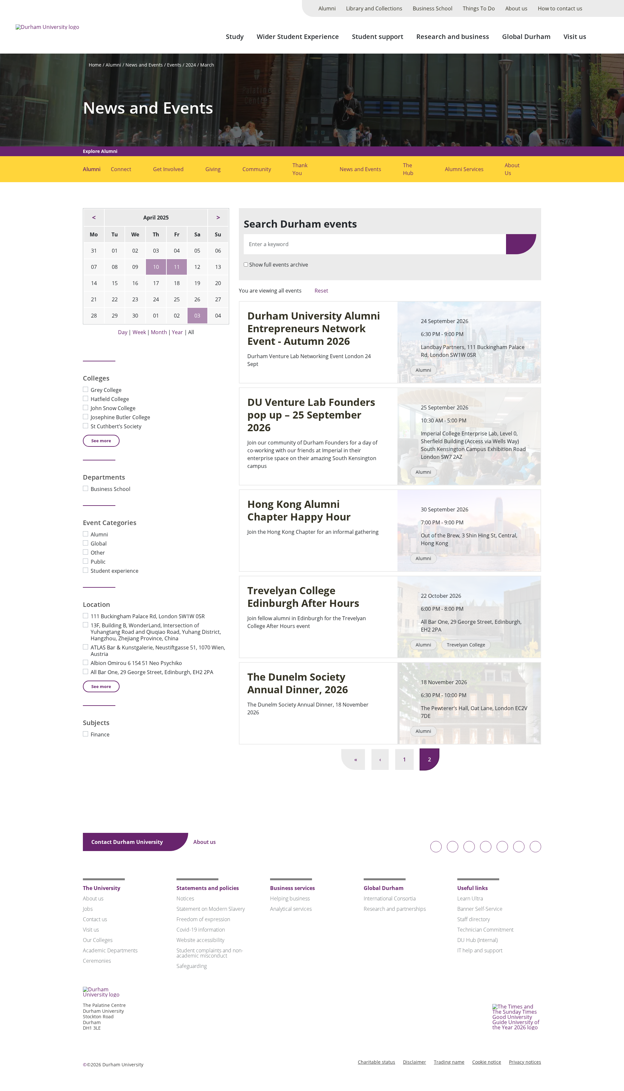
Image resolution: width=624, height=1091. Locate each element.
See (101, 441)
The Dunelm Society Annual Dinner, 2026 (297, 683)
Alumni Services (464, 169)
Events (174, 65)
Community (256, 169)
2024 (191, 65)
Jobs (88, 908)
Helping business (290, 898)
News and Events (144, 65)
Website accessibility (200, 940)
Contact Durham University (127, 842)
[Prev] (94, 217)
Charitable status (376, 1062)
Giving (213, 169)
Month (159, 332)
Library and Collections (374, 8)
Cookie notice (486, 1062)
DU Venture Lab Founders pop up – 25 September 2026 (311, 414)
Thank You (299, 169)
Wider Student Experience (298, 36)
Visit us (575, 36)
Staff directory (473, 919)
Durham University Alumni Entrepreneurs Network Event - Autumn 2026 (313, 328)
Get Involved (168, 169)
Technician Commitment (485, 929)
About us (516, 8)
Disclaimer (414, 1062)
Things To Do (479, 8)
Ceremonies (97, 960)
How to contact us (560, 8)
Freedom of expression (203, 919)
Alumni (327, 8)
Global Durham (526, 36)
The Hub (408, 169)
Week (139, 332)
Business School (432, 8)
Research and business (452, 36)
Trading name (449, 1062)
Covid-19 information (200, 929)
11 (177, 266)
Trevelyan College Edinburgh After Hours (303, 596)
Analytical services (291, 908)
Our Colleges (97, 940)
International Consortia (390, 898)
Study (235, 36)
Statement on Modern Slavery (210, 908)
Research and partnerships (395, 908)
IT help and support (479, 950)
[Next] (218, 217)
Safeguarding (191, 966)
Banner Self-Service (479, 908)
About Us (512, 169)
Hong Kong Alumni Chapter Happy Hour (299, 510)
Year (177, 332)
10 (156, 266)
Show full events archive (278, 264)
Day (122, 332)
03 (197, 315)
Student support (377, 36)
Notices (185, 898)
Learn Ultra (470, 898)
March (207, 65)
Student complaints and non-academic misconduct (209, 953)
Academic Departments (110, 950)
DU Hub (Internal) (477, 940)
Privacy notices (525, 1062)
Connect (121, 169)
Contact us (95, 919)
